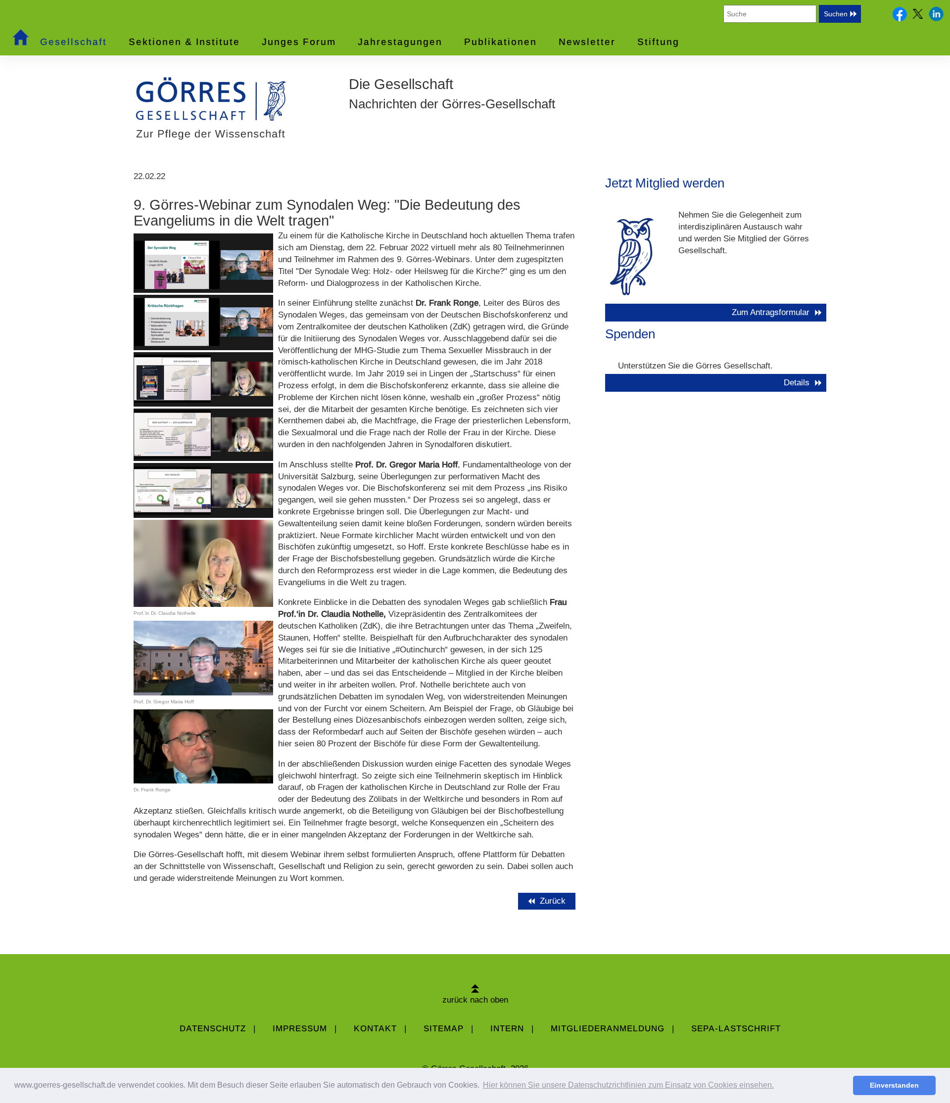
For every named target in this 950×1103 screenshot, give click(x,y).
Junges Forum (299, 42)
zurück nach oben (475, 1000)
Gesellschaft (73, 42)
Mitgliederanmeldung (608, 1028)
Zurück (554, 901)
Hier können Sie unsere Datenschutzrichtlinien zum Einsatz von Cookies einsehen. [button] (628, 1085)
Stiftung (658, 42)
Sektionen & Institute (184, 42)
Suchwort (706, 13)
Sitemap (444, 1028)
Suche (872, 13)
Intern (507, 1028)
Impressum (300, 1028)
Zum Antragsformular (770, 312)
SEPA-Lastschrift (736, 1028)
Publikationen (500, 42)
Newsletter (587, 42)
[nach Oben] (475, 988)
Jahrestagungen (400, 42)
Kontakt (375, 1028)
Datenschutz (213, 1028)
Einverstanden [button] (894, 1085)
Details (796, 382)
